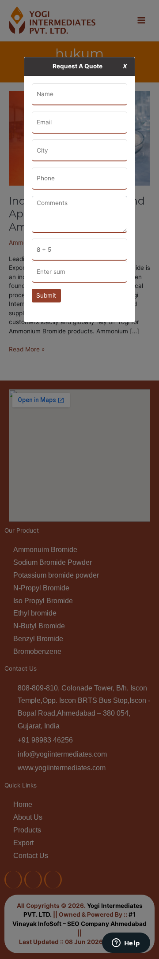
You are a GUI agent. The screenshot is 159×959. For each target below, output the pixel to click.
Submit (46, 295)
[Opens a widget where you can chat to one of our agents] (126, 944)
